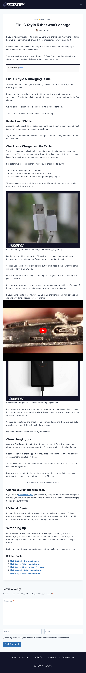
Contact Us (27, 657)
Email (48, 631)
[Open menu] (81, 4)
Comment (9, 601)
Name (7, 631)
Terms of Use (68, 657)
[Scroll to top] (80, 661)
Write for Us (40, 657)
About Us (16, 657)
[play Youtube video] (43, 330)
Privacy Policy (54, 657)
